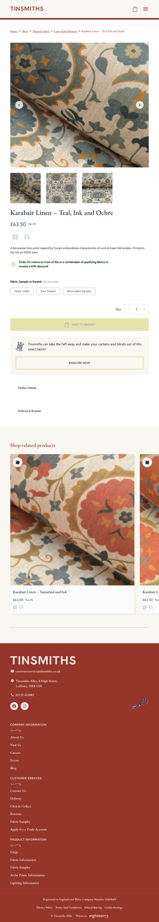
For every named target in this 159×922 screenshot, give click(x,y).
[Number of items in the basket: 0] (135, 9)
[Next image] (140, 105)
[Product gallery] (79, 105)
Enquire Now (79, 363)
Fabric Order (22, 291)
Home (14, 31)
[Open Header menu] (146, 9)
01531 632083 (25, 695)
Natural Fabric (41, 31)
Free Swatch (48, 291)
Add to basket (84, 324)
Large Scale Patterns (65, 31)
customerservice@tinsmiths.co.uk (38, 671)
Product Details (27, 388)
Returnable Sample (79, 291)
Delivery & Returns (29, 411)
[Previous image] (19, 105)
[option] (61, 188)
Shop (25, 31)
